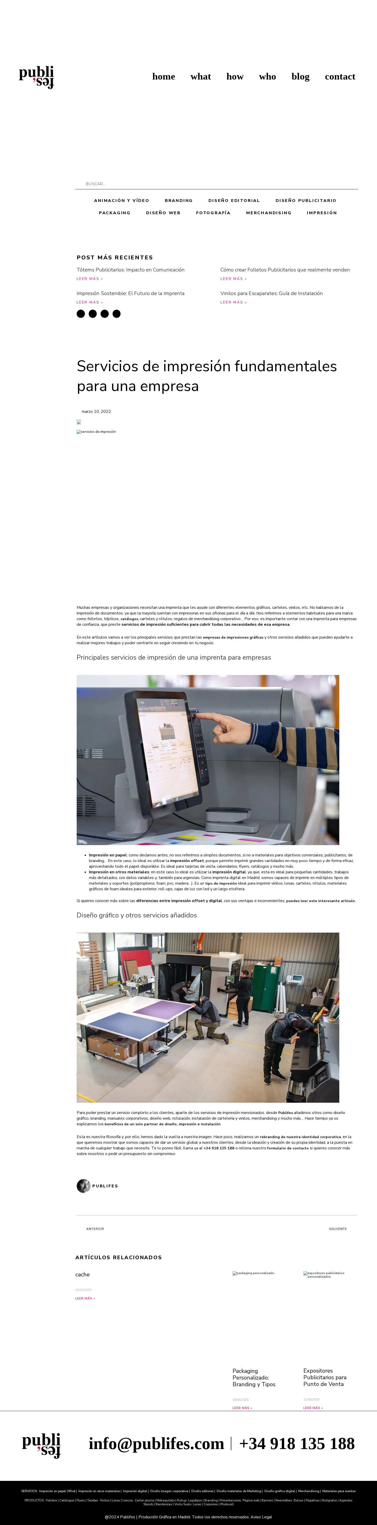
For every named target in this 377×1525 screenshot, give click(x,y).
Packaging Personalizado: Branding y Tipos (254, 1377)
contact (340, 76)
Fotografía (213, 213)
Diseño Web (163, 213)
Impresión (322, 213)
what (201, 76)
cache (82, 1274)
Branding (179, 200)
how (235, 76)
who (267, 76)
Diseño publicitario (306, 200)
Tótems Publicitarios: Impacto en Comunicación (131, 269)
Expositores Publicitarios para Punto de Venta (324, 1377)
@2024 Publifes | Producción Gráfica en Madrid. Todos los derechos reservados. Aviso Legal (188, 1517)
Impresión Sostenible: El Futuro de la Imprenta (131, 293)
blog (301, 76)
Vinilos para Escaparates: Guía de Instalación (272, 293)
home (163, 76)
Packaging (115, 213)
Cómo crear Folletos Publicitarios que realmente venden (285, 269)
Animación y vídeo (122, 200)
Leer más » (90, 278)
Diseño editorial (234, 200)
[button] (81, 314)
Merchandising (269, 213)
